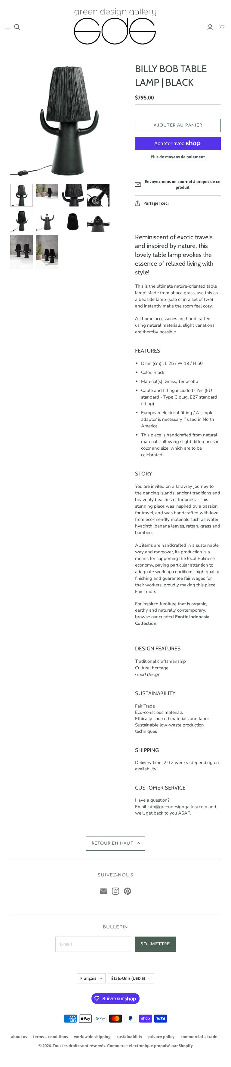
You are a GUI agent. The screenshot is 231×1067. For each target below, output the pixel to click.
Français (88, 978)
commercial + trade (198, 1036)
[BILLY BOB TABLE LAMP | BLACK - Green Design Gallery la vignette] (21, 195)
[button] (115, 843)
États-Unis (128, 978)
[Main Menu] (8, 27)
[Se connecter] (210, 27)
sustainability (129, 1036)
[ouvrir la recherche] (17, 27)
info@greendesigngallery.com (177, 807)
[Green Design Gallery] (116, 26)
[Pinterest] (127, 891)
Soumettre (155, 944)
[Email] (103, 891)
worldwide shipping (92, 1036)
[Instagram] (115, 891)
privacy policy (161, 1036)
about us (19, 1036)
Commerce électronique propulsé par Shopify (150, 1045)
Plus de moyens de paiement (178, 156)
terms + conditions (50, 1036)
